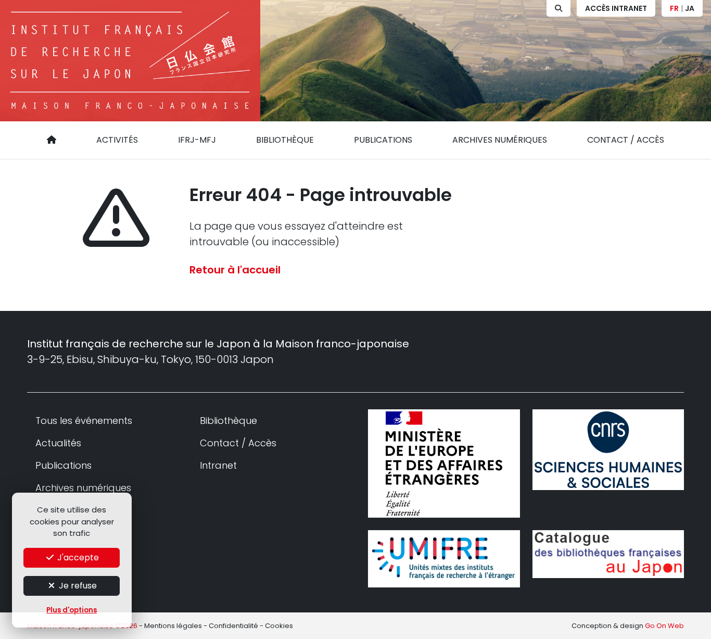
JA (689, 8)
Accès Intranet (616, 8)
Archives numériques (499, 140)
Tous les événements (83, 420)
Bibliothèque (285, 140)
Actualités (58, 442)
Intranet (218, 465)
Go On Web (664, 626)
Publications (383, 140)
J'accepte (77, 557)
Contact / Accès (625, 140)
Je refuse (77, 586)
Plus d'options (71, 610)
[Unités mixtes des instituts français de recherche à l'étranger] (444, 558)
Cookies (279, 626)
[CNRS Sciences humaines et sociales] (608, 449)
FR (674, 8)
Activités (117, 140)
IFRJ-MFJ (197, 140)
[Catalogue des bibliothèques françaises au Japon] (608, 554)
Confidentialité (233, 626)
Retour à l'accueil (235, 269)
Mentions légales (173, 626)
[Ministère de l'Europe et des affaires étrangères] (444, 463)
